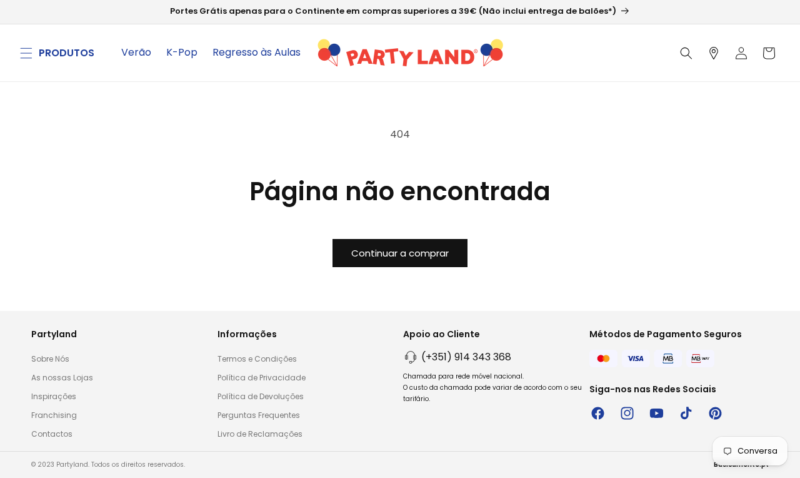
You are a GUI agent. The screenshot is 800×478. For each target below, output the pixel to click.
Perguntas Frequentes (259, 415)
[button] (26, 53)
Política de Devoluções (261, 396)
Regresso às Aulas (256, 52)
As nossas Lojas (62, 377)
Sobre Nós (50, 358)
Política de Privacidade (262, 377)
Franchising (54, 415)
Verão (136, 52)
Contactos (51, 434)
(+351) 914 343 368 (466, 357)
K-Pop (182, 52)
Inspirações (53, 396)
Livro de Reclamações (260, 434)
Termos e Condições (257, 358)
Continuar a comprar (400, 253)
